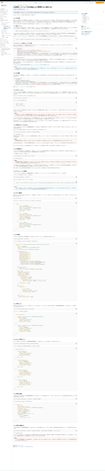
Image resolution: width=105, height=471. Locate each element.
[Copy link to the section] (12, 18)
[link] (25, 5)
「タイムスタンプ (42, 23)
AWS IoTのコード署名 (51, 34)
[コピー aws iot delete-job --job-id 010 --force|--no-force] (76, 155)
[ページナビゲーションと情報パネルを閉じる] (103, 12)
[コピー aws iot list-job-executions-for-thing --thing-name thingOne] (76, 343)
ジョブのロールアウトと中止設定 (24, 86)
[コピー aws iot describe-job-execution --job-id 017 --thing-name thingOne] (76, 398)
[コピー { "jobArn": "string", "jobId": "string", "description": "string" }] (76, 102)
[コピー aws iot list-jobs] (76, 198)
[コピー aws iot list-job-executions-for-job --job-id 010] (76, 308)
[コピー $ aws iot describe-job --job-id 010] (76, 238)
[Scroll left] (34, 2)
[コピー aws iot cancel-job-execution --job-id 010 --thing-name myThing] (76, 131)
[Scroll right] (55, 2)
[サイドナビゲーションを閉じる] (11, 5)
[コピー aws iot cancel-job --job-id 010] (76, 97)
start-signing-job (16, 33)
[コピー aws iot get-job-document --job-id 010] (76, 177)
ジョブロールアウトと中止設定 (38, 64)
